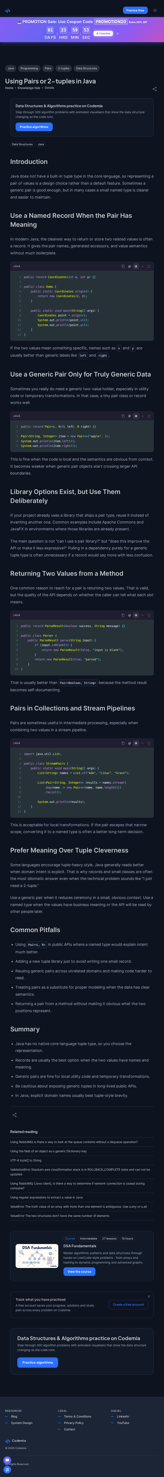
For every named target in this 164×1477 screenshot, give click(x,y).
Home (9, 88)
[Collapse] (142, 266)
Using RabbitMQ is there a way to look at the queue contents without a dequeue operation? (74, 1142)
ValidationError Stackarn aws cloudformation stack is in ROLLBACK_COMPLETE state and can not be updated (80, 1172)
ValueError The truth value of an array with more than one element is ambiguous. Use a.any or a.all (78, 1206)
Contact (69, 1429)
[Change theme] (130, 267)
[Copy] (123, 266)
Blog (14, 1416)
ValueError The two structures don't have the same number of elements (59, 1215)
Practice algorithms (34, 127)
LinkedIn (123, 1416)
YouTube (123, 1423)
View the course (79, 1271)
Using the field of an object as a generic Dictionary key (48, 1151)
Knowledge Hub (29, 88)
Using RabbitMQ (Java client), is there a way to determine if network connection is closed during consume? (77, 1186)
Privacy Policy (74, 1423)
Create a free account (128, 1304)
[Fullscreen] (149, 266)
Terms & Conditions (77, 1416)
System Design (21, 1423)
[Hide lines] (136, 266)
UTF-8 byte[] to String (25, 1160)
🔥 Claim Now (103, 33)
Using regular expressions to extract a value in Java (46, 1197)
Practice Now (135, 10)
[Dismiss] (149, 1296)
